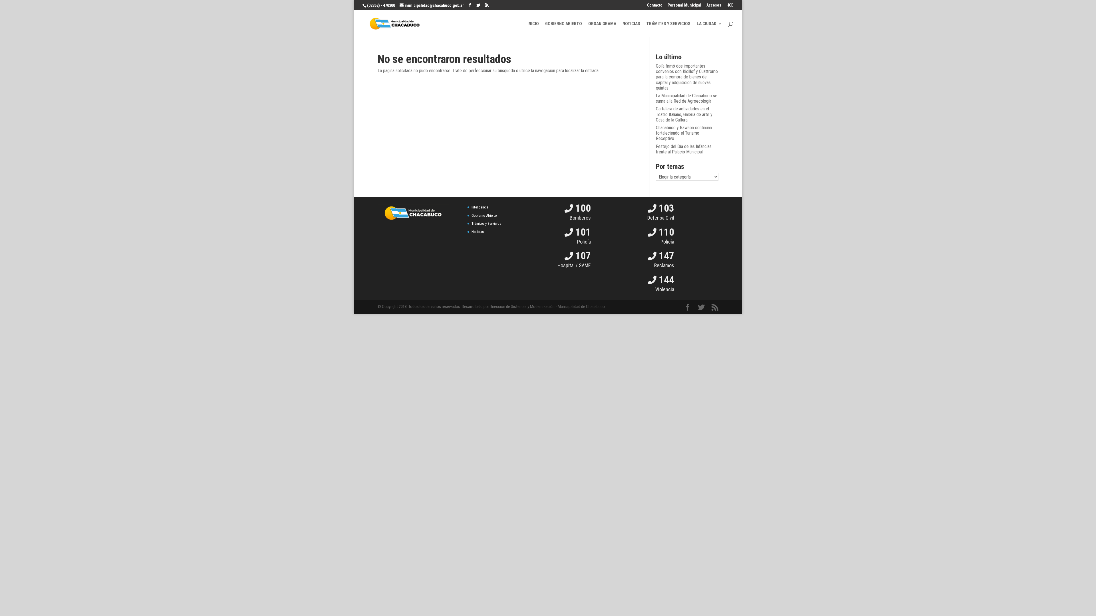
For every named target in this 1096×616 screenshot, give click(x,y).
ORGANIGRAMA (602, 24)
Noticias (478, 232)
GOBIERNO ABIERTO (563, 24)
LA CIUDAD (706, 24)
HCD (730, 5)
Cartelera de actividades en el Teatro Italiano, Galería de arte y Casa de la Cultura (684, 114)
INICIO (533, 24)
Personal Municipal (684, 5)
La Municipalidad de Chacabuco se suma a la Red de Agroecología (686, 98)
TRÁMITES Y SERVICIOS (668, 24)
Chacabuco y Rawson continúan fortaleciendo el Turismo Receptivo (684, 133)
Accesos (713, 5)
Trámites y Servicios (486, 223)
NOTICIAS (631, 24)
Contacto (654, 5)
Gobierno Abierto (484, 215)
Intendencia (480, 207)
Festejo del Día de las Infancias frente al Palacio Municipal (684, 149)
